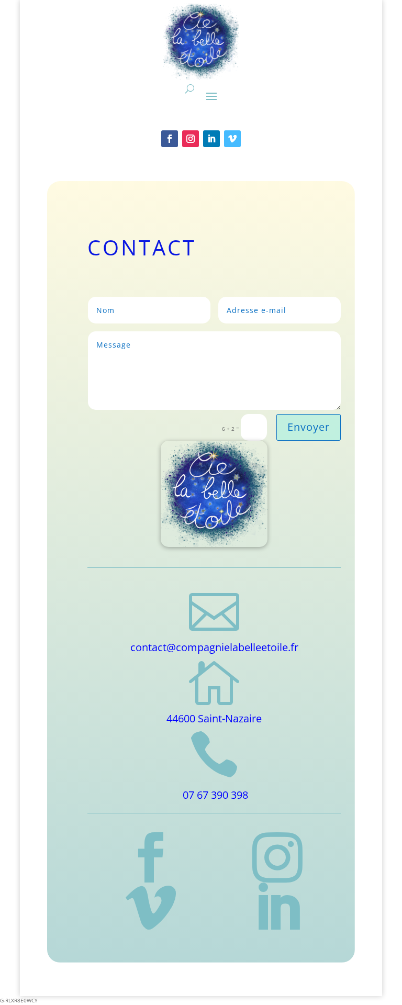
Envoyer (308, 427)
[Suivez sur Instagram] (190, 138)
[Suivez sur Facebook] (169, 138)
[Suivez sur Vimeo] (232, 138)
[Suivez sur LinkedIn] (211, 138)
